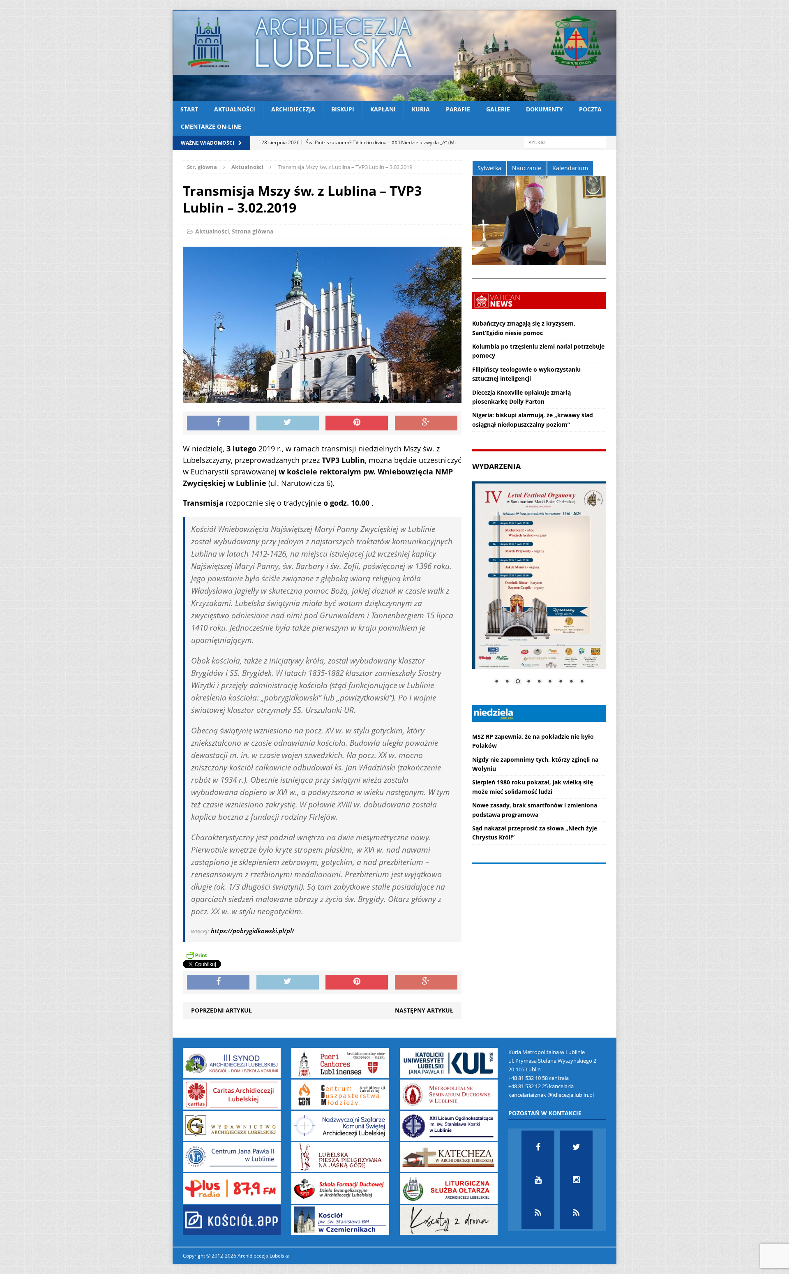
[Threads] (576, 1212)
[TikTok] (537, 1212)
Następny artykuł (424, 1010)
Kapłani (383, 109)
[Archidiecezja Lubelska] (394, 55)
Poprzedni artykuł (221, 1010)
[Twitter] (576, 1147)
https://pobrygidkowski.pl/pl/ (252, 931)
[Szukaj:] (565, 142)
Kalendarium (570, 168)
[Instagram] (576, 1179)
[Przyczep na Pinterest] (356, 423)
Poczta (590, 109)
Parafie (458, 109)
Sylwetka (489, 168)
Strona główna (252, 231)
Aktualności (234, 109)
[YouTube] (537, 1179)
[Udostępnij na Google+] (426, 423)
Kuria (421, 109)
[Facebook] (537, 1147)
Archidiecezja (293, 109)
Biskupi (342, 109)
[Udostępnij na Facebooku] (218, 423)
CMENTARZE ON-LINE (211, 126)
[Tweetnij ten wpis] (287, 423)
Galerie (498, 109)
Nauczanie (526, 168)
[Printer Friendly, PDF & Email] (196, 955)
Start (189, 109)
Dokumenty (544, 109)
